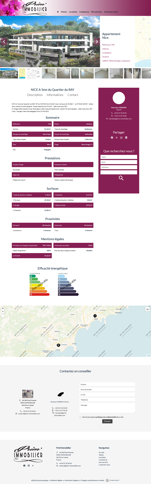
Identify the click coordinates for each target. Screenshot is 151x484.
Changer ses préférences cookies (92, 480)
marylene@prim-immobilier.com (120, 119)
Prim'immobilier (63, 448)
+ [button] (2, 308)
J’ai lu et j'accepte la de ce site (102, 417)
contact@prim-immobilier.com (29, 414)
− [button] (2, 311)
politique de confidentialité (106, 417)
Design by (115, 480)
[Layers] (147, 309)
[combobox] (118, 157)
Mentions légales (56, 480)
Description (35, 95)
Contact (72, 95)
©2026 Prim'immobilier (39, 480)
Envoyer (107, 421)
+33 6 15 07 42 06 (120, 116)
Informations (55, 95)
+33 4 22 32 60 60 (120, 113)
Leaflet (148, 355)
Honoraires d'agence (71, 480)
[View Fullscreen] (2, 316)
